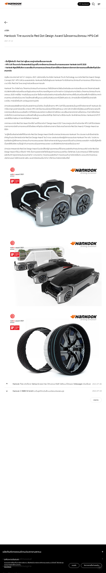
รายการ (95, 400)
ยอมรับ (74, 565)
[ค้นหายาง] (93, 4)
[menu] (99, 4)
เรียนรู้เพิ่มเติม (7, 567)
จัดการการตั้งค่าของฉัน (91, 565)
